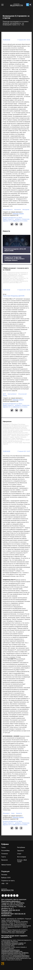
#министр (19, 813)
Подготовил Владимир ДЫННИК (13, 296)
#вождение (26, 209)
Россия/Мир (5, 850)
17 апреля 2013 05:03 (23, 39)
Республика (21, 847)
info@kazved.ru (6, 912)
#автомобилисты (8, 209)
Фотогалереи (21, 857)
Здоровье (20, 850)
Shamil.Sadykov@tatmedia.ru (10, 901)
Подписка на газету (8, 880)
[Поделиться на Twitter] (12, 224)
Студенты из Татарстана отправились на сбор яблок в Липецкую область (14, 258)
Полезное (6, 40)
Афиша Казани (6, 864)
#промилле (17, 209)
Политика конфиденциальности (10, 950)
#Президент (6, 813)
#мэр (13, 813)
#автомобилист (12, 394)
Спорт (19, 853)
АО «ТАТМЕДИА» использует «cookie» (12, 943)
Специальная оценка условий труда (11, 951)
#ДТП (4, 394)
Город (3, 847)
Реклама (4, 874)
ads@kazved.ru (6, 915)
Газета (3, 857)
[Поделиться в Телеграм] (21, 224)
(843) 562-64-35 (19, 914)
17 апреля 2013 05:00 (23, 289)
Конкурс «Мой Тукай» (22, 860)
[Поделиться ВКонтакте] (16, 224)
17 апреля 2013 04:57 (23, 451)
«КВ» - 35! (4, 883)
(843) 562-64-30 (14, 910)
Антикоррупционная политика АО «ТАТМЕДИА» (15, 952)
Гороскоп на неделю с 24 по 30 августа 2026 (15, 249)
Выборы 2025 (5, 877)
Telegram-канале (18, 213)
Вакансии (4, 860)
